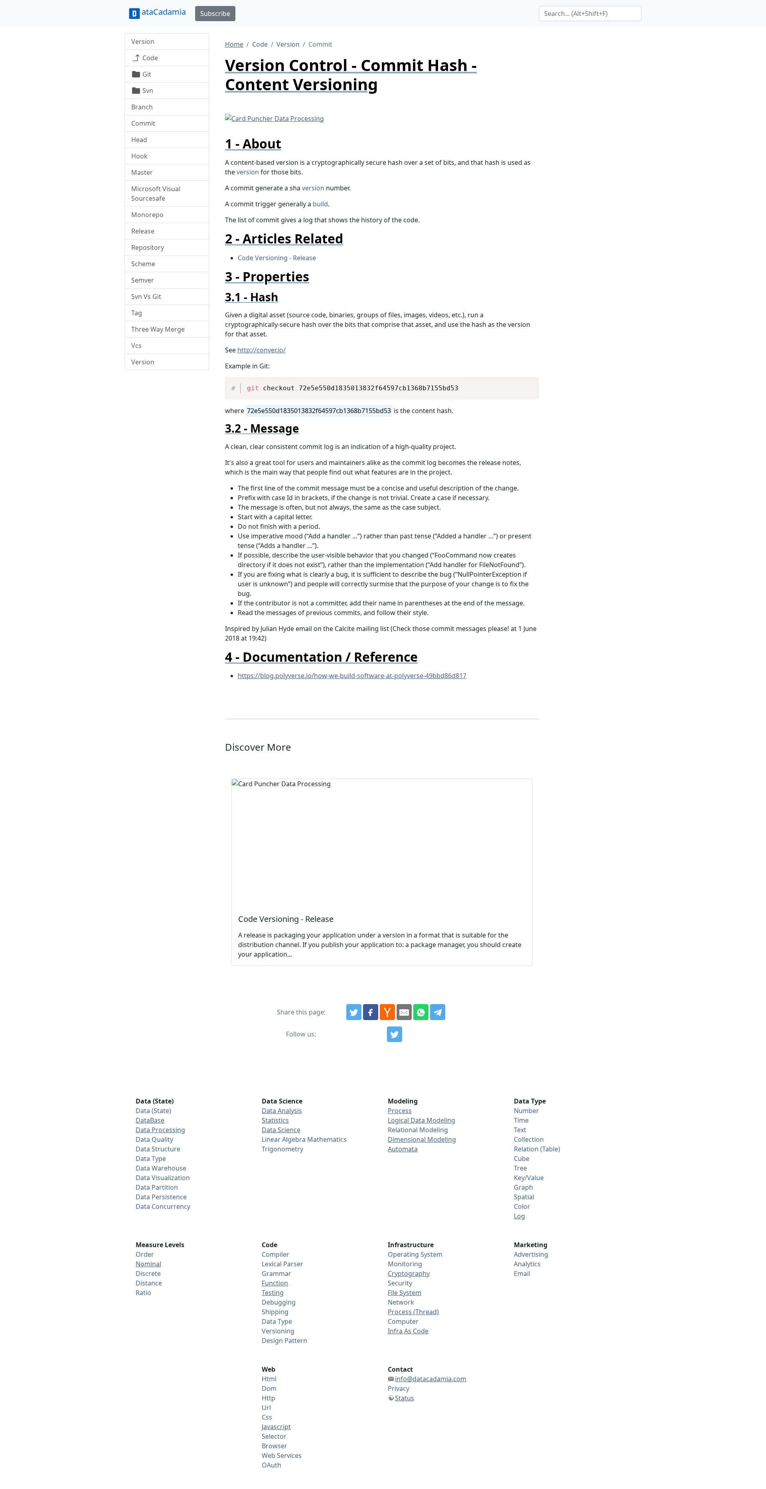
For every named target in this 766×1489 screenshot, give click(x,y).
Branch (142, 107)
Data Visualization (163, 1177)
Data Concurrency (163, 1206)
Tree (520, 1168)
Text (520, 1129)
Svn (147, 90)
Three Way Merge (158, 329)
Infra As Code (408, 1331)
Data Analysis (282, 1110)
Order (145, 1254)
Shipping (275, 1311)
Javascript (276, 1426)
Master (142, 172)
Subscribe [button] (215, 13)
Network (401, 1302)
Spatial (524, 1196)
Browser (274, 1446)
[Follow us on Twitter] (394, 1034)
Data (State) (153, 1110)
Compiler (275, 1254)
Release (142, 231)
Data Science (281, 1129)
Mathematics (327, 1139)
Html (269, 1378)
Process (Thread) (413, 1311)
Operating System (415, 1254)
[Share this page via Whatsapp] (420, 1012)
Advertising (531, 1254)
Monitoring (405, 1264)
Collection (529, 1139)
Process (400, 1110)
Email (522, 1273)
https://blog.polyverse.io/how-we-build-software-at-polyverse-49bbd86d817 (352, 675)
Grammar (276, 1273)
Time (521, 1120)
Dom (269, 1388)
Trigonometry (282, 1149)
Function (275, 1283)
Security (400, 1283)
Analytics (527, 1264)
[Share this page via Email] (404, 1012)
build (320, 204)
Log (519, 1216)
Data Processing (160, 1129)
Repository (147, 247)
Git (146, 74)
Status (404, 1398)
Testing (273, 1292)
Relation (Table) (537, 1149)
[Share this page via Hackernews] (387, 1012)
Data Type (151, 1158)
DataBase (150, 1120)
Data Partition (157, 1187)
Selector (274, 1436)
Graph (523, 1187)
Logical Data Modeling (421, 1120)
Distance (149, 1283)
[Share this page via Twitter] (353, 1012)
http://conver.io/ (261, 350)
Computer (403, 1321)
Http (268, 1398)
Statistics (275, 1120)
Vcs (136, 345)
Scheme (143, 263)
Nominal (148, 1264)
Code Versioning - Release (277, 257)
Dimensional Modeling (422, 1139)
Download (523, 384)
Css (267, 1417)
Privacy (398, 1388)
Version (142, 41)
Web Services (282, 1455)
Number (526, 1110)
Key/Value (529, 1177)
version (248, 172)
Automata (403, 1149)
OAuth (271, 1465)
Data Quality (154, 1139)
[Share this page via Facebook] (370, 1012)
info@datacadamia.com (430, 1378)
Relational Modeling (418, 1129)
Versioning (278, 1331)
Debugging (279, 1302)
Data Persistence (161, 1196)
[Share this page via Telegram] (437, 1012)
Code (149, 57)
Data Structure (158, 1149)
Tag (136, 312)
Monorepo (147, 214)
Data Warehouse (161, 1168)
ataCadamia (164, 11)
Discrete (148, 1273)
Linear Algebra (284, 1139)
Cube (521, 1158)
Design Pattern (284, 1340)
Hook (139, 156)
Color (522, 1206)
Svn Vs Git (146, 296)
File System (404, 1292)
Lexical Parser (282, 1264)
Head (139, 139)
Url (266, 1407)
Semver (142, 280)
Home (234, 44)
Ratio (143, 1292)
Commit (143, 123)
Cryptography (409, 1273)
